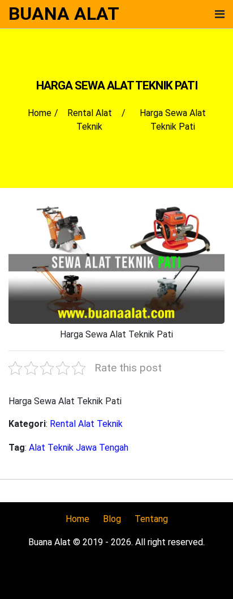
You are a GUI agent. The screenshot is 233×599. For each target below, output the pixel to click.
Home (77, 519)
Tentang (151, 519)
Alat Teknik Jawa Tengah (78, 447)
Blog (112, 519)
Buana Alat (63, 13)
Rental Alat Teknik (86, 423)
